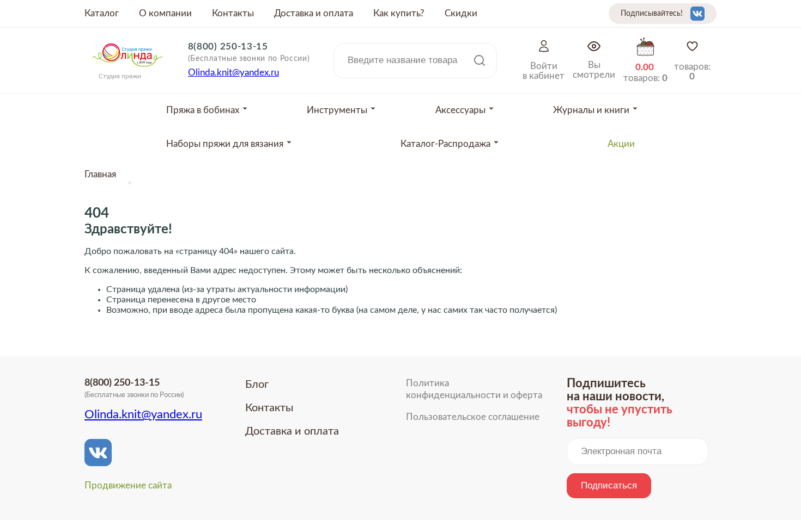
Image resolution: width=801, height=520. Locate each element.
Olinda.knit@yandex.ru (233, 72)
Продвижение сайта (128, 485)
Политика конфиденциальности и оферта (474, 389)
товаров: (692, 71)
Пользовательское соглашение (472, 417)
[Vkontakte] (697, 14)
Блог (257, 384)
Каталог (101, 13)
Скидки (461, 13)
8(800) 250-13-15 (228, 46)
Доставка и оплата (313, 13)
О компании (165, 13)
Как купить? (398, 13)
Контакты (233, 13)
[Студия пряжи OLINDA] (127, 70)
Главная (100, 174)
